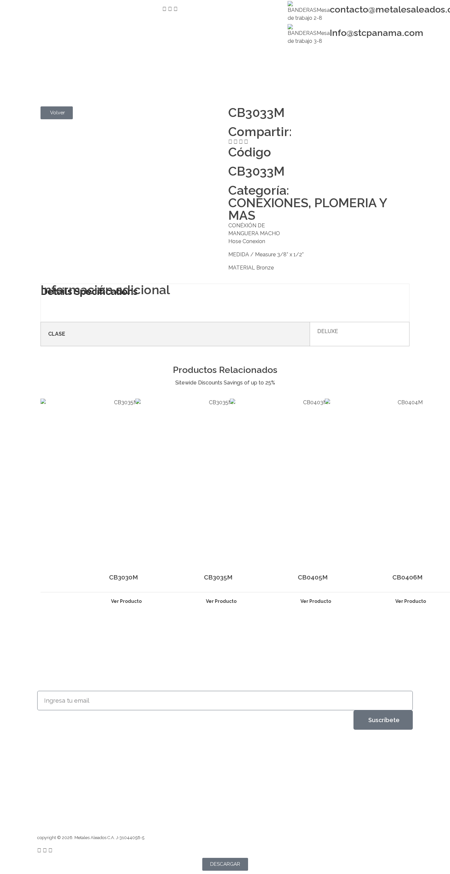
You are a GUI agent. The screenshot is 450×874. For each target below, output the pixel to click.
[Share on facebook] (230, 142)
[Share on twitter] (236, 142)
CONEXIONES (268, 202)
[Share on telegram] (241, 142)
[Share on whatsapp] (246, 142)
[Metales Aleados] (59, 68)
